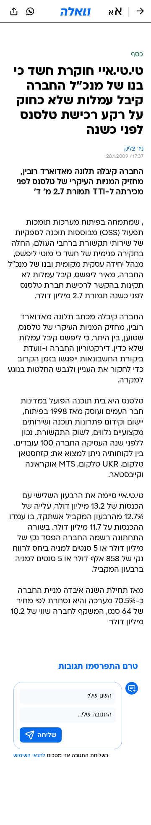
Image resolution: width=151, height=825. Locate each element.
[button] (115, 11)
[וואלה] (75, 11)
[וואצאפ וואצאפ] (30, 11)
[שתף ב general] (13, 11)
